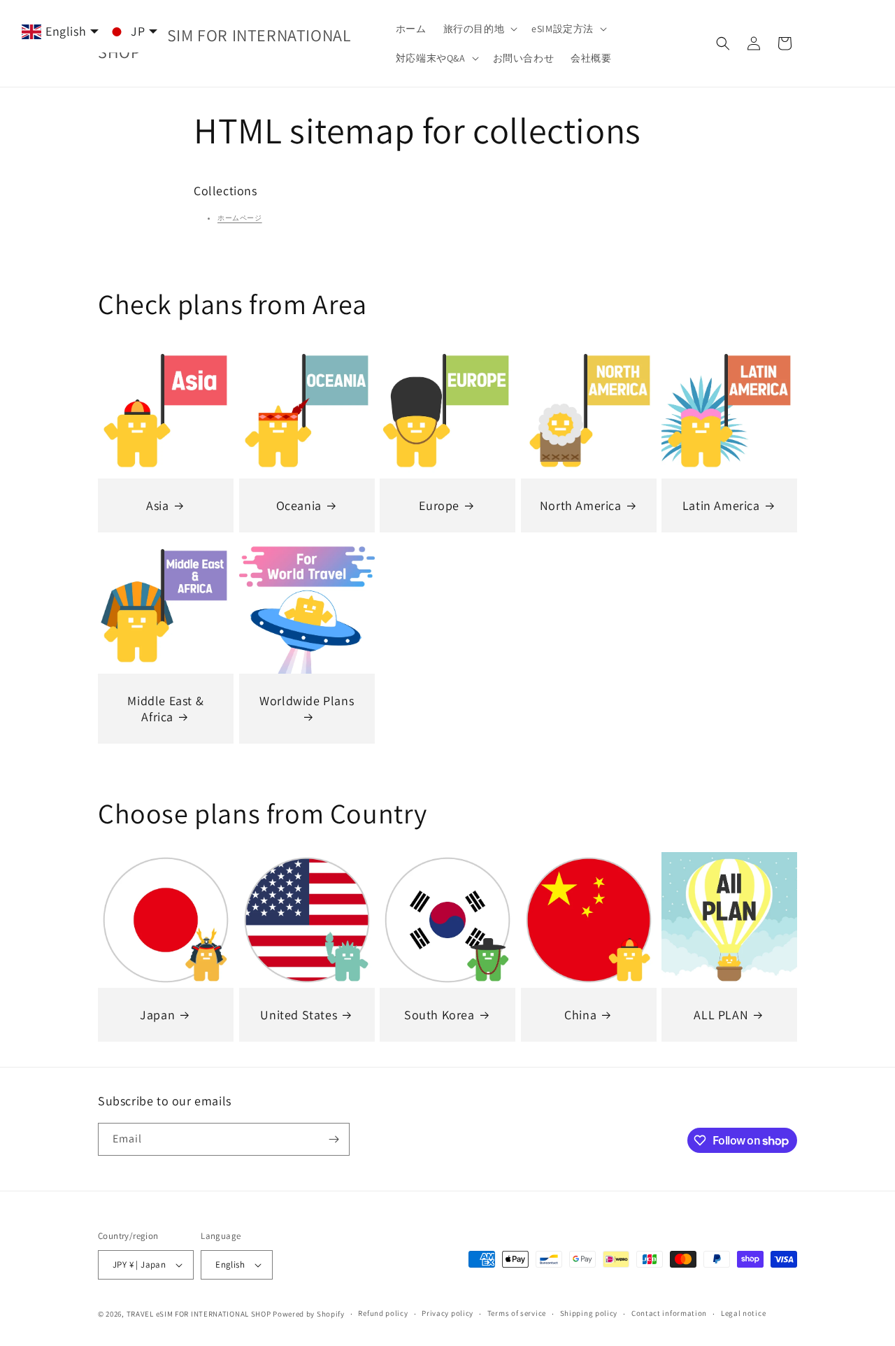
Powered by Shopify (309, 1314)
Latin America (721, 505)
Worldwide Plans (306, 701)
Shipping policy (589, 1313)
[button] (479, 28)
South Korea (439, 1014)
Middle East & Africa (165, 709)
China (580, 1014)
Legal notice (743, 1313)
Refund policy (383, 1313)
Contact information (669, 1313)
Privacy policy (447, 1313)
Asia (157, 505)
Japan (157, 1014)
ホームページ (239, 217)
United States (298, 1014)
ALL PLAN (721, 1014)
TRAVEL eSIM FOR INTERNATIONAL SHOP (199, 1314)
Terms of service (516, 1313)
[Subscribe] (333, 1139)
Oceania (298, 505)
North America (581, 505)
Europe (440, 505)
